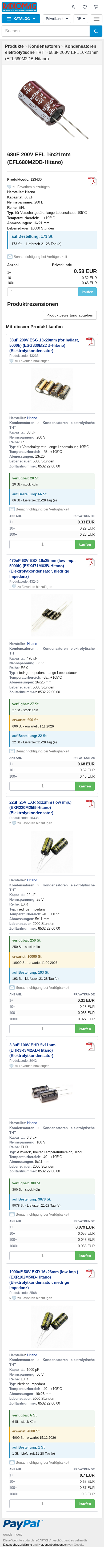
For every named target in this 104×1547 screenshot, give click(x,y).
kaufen (87, 292)
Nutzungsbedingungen (52, 1544)
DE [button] (79, 19)
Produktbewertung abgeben (69, 315)
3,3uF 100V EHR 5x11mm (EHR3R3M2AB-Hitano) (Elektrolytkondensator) (32, 1050)
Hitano (30, 192)
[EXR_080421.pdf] (90, 804)
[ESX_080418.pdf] (90, 562)
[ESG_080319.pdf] (90, 341)
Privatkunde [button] (55, 19)
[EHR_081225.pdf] (90, 1046)
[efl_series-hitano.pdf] (92, 181)
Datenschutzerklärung (17, 1544)
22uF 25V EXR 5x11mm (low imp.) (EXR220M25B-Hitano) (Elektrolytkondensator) (40, 807)
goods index (12, 1534)
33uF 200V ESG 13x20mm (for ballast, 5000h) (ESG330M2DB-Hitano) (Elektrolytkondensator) (44, 345)
